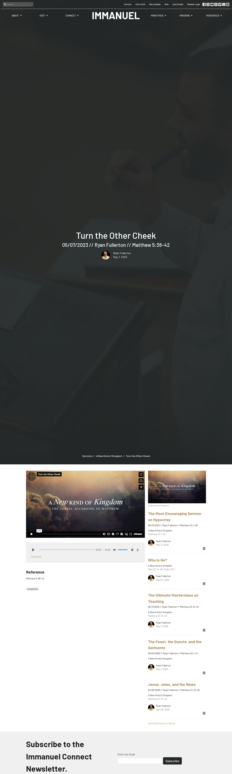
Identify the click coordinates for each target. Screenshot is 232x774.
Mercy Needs (155, 4)
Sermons (87, 455)
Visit (42, 15)
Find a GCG (140, 4)
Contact (128, 4)
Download (36, 556)
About (15, 15)
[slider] (65, 549)
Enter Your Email (126, 754)
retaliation (32, 588)
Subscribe (172, 761)
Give (166, 4)
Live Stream (177, 4)
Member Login (193, 4)
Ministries (157, 15)
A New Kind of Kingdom (109, 455)
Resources (212, 15)
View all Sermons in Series (161, 723)
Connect (70, 15)
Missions (185, 15)
